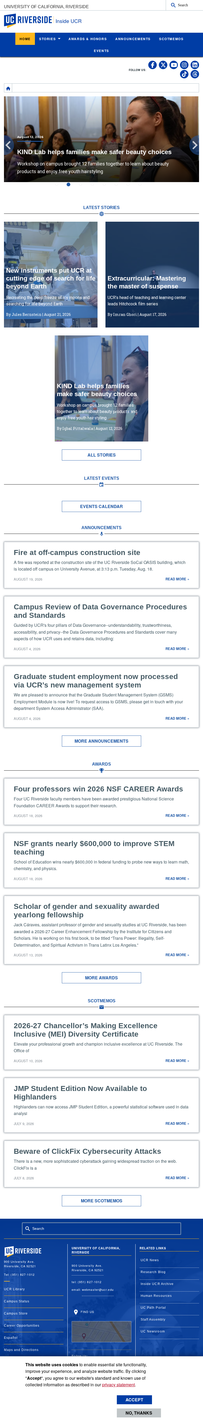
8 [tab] (143, 188)
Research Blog (153, 1272)
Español (11, 1338)
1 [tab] (60, 188)
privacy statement (118, 1385)
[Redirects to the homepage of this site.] (8, 88)
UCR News (150, 1260)
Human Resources (156, 1296)
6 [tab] (119, 188)
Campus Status (16, 1301)
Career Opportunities (21, 1325)
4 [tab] (96, 188)
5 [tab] (107, 188)
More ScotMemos (101, 1201)
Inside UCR (69, 20)
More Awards (101, 978)
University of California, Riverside (46, 6)
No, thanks (139, 1413)
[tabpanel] (101, 139)
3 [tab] (84, 188)
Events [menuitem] (101, 50)
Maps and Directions (21, 1350)
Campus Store (16, 1313)
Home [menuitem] (25, 38)
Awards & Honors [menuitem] (87, 38)
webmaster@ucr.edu (98, 1289)
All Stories (101, 455)
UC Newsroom (153, 1331)
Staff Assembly (153, 1319)
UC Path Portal (153, 1308)
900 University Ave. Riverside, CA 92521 (88, 1267)
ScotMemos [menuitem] (171, 38)
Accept (134, 1400)
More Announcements (101, 741)
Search (183, 5)
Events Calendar (101, 506)
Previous (9, 145)
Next (194, 145)
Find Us (86, 1312)
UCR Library (14, 1289)
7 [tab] (131, 188)
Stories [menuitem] (47, 38)
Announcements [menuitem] (133, 38)
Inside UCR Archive (157, 1284)
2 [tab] (72, 188)
